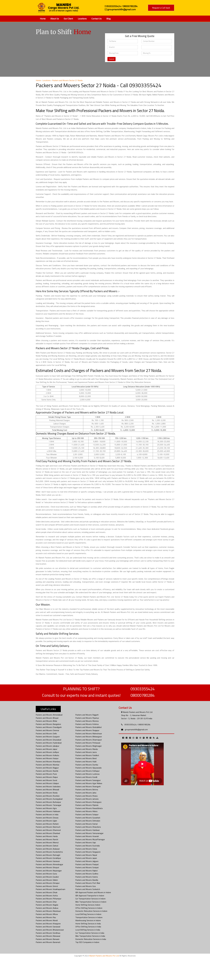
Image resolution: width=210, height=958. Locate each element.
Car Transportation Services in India (89, 932)
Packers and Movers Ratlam (47, 823)
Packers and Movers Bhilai (46, 721)
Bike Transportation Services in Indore (90, 901)
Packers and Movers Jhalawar (48, 848)
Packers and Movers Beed (85, 758)
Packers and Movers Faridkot (87, 755)
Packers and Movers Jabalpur (47, 745)
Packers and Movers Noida (46, 792)
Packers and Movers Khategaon (88, 802)
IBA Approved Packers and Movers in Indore (93, 892)
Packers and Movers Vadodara (48, 786)
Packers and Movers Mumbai (47, 764)
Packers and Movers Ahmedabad (49, 714)
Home (43, 18)
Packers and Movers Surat (46, 780)
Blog (108, 18)
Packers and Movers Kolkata (47, 755)
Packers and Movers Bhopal (47, 717)
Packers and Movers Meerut (47, 842)
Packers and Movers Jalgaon (86, 861)
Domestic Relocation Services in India (90, 939)
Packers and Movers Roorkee (48, 795)
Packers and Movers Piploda (86, 805)
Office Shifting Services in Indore (88, 908)
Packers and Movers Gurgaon (48, 736)
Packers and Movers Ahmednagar (49, 864)
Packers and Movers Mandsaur (48, 911)
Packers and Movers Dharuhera (88, 826)
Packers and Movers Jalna (85, 792)
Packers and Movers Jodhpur (47, 752)
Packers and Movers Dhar (46, 901)
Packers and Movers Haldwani (48, 811)
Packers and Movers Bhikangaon (88, 736)
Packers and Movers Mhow (47, 914)
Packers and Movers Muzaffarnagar (90, 839)
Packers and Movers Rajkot (86, 870)
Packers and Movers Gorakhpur (48, 858)
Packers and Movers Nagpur (47, 767)
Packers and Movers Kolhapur (87, 770)
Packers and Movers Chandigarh (49, 727)
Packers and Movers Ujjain (46, 820)
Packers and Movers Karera (86, 876)
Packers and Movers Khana (86, 795)
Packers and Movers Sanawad (48, 926)
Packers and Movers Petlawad (87, 742)
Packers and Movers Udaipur (47, 783)
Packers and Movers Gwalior (47, 876)
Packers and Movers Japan (86, 858)
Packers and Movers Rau (46, 917)
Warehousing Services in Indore (88, 920)
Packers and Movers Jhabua (47, 908)
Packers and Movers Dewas (47, 817)
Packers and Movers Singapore (88, 851)
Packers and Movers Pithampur (48, 898)
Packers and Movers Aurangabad (49, 798)
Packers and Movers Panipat (87, 864)
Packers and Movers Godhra (86, 873)
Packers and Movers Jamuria (86, 798)
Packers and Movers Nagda (47, 904)
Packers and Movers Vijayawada (88, 767)
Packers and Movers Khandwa (48, 761)
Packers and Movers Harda (47, 836)
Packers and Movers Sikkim (47, 880)
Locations (82, 18)
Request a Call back (161, 7)
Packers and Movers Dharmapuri (88, 739)
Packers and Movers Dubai (86, 848)
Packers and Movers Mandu (86, 749)
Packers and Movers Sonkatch (87, 889)
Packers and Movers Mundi (47, 920)
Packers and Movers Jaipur (46, 749)
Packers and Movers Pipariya (87, 717)
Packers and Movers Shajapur (87, 730)
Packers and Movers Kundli (86, 777)
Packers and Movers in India (47, 814)
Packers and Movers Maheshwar (88, 733)
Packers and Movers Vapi (85, 842)
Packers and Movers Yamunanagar (89, 833)
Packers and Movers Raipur (47, 777)
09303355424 (143, 689)
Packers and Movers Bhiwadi (47, 789)
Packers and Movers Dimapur (48, 883)
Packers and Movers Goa (85, 886)
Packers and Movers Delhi (46, 733)
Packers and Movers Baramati (48, 942)
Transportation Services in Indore (88, 917)
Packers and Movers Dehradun (87, 820)
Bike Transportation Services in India (90, 936)
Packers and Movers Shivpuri (47, 867)
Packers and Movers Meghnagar (88, 745)
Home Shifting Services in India (88, 923)
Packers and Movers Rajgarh (87, 714)
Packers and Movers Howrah (87, 836)
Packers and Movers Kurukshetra (49, 851)
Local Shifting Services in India (87, 929)
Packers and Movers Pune (46, 773)
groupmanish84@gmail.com (136, 729)
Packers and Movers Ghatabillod (88, 727)
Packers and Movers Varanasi (48, 861)
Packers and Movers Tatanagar (48, 805)
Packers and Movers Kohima (87, 724)
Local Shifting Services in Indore (88, 914)
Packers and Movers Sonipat (87, 867)
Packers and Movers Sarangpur (88, 780)
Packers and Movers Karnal (86, 823)
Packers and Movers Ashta (47, 895)
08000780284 (143, 695)
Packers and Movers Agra (46, 808)
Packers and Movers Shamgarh (88, 786)
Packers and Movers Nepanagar (49, 870)
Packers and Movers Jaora (86, 752)
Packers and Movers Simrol (47, 886)
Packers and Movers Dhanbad (48, 833)
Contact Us (97, 18)
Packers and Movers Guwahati (87, 817)
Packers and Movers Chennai (47, 730)
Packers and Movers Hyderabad (48, 742)
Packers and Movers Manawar (48, 936)
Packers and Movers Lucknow (87, 773)
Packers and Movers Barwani (47, 939)
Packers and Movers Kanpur (47, 758)
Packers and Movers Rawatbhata (89, 808)
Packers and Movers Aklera (86, 811)
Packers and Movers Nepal (86, 855)
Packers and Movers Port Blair (87, 883)
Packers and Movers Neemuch (48, 826)
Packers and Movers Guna (46, 873)
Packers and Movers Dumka (86, 764)
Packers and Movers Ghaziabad (48, 739)
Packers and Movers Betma (86, 789)
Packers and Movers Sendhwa (48, 932)
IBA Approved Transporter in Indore (89, 895)
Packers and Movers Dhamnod (48, 830)
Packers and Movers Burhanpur (48, 802)
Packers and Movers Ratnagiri (48, 855)
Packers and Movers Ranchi (47, 839)
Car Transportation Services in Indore (90, 898)
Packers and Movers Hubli (85, 761)
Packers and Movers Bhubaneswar (50, 929)
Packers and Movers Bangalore (48, 724)
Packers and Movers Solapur (86, 814)
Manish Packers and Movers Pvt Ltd (104, 955)
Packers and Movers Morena (87, 721)
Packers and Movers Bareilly (86, 880)
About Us (54, 18)
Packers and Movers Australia (87, 845)
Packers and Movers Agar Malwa (88, 783)
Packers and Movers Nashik (47, 770)
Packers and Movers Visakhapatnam (50, 889)
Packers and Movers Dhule (46, 892)
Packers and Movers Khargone (48, 923)
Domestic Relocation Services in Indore (91, 911)
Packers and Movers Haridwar (87, 830)
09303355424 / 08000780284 (137, 724)
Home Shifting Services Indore (87, 904)
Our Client (68, 18)
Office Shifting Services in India (88, 926)
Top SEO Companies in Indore (87, 942)
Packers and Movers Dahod (47, 845)
